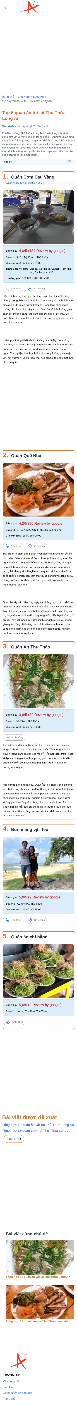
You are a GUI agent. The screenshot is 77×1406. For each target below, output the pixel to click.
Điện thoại (16, 288)
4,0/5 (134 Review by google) (42, 251)
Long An (38, 96)
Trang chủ (7, 96)
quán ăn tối (14, 1138)
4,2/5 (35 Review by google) (41, 523)
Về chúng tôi (11, 1381)
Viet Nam (24, 96)
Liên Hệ (8, 1387)
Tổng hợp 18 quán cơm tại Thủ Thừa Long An (36, 1130)
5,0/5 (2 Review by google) (40, 897)
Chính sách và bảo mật (17, 1392)
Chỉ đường (39, 288)
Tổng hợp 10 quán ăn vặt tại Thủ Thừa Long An (38, 1125)
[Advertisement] (38, 53)
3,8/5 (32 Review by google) (41, 715)
